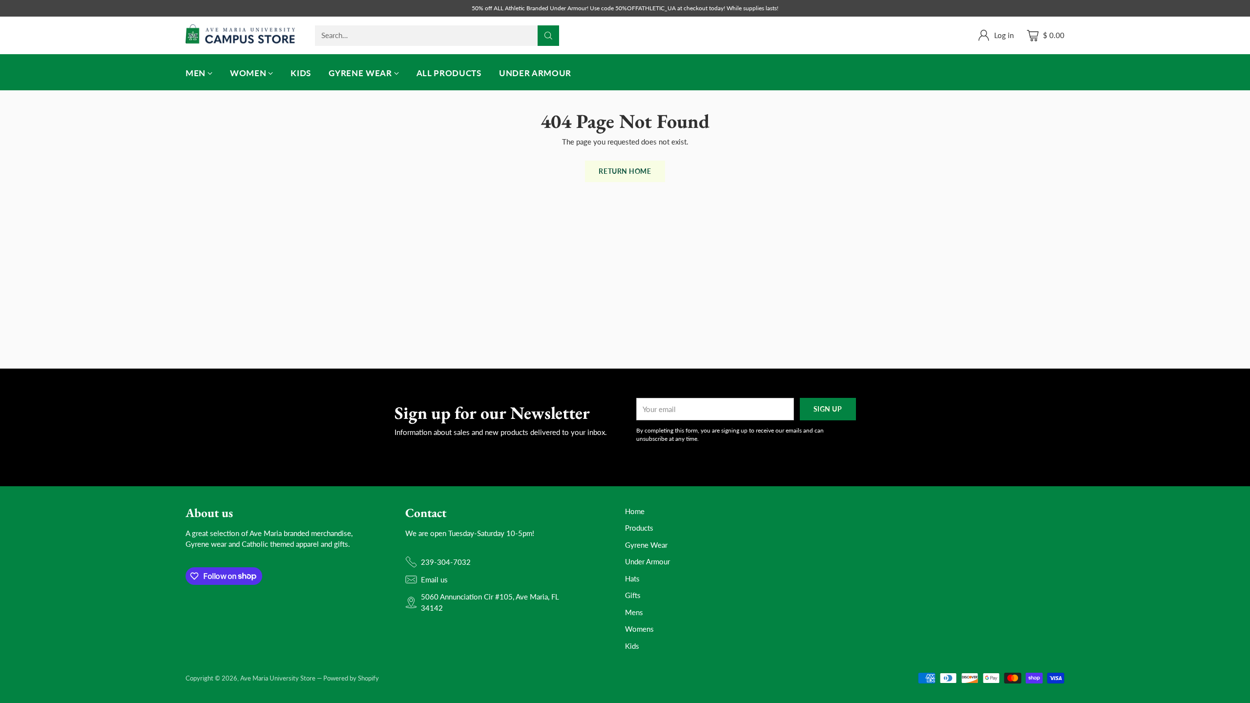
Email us (434, 579)
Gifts (633, 595)
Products (639, 527)
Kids (632, 645)
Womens (639, 628)
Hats (632, 578)
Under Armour (647, 561)
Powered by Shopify (351, 678)
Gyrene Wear (646, 544)
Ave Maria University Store (277, 678)
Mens (634, 612)
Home (635, 511)
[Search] (548, 35)
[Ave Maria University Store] (240, 35)
